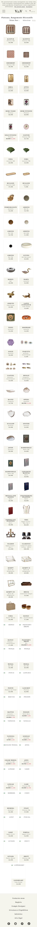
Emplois (18, 902)
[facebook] (9, 924)
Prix (34, 20)
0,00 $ (33, 11)
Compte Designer (18, 906)
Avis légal (18, 918)
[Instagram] (15, 924)
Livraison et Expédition (18, 910)
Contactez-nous (18, 898)
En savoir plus (19, 6)
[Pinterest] (22, 924)
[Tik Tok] (29, 924)
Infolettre (18, 914)
